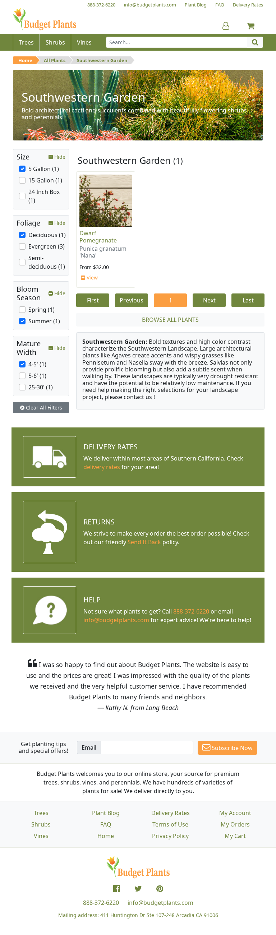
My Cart (235, 836)
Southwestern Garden (102, 60)
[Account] (226, 25)
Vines (41, 836)
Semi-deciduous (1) (46, 262)
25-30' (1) (40, 387)
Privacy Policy (170, 836)
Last (248, 300)
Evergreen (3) (46, 246)
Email (89, 747)
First (93, 300)
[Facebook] (116, 888)
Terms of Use (170, 824)
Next (209, 300)
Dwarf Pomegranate (98, 236)
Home (25, 60)
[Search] (255, 42)
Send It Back (144, 542)
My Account (235, 813)
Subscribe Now (231, 748)
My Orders (235, 824)
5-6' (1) (37, 376)
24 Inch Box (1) (44, 196)
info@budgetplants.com (160, 903)
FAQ (105, 824)
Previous (131, 300)
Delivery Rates (170, 813)
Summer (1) (44, 321)
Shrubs (41, 824)
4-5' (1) (37, 364)
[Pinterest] (160, 888)
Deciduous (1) (47, 235)
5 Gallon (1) (43, 169)
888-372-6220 (191, 611)
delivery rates (101, 467)
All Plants (54, 60)
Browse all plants (170, 320)
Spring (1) (41, 310)
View (91, 277)
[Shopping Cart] (250, 25)
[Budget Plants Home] (45, 19)
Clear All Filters (43, 407)
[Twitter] (138, 888)
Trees (41, 813)
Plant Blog (106, 813)
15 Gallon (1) (45, 180)
